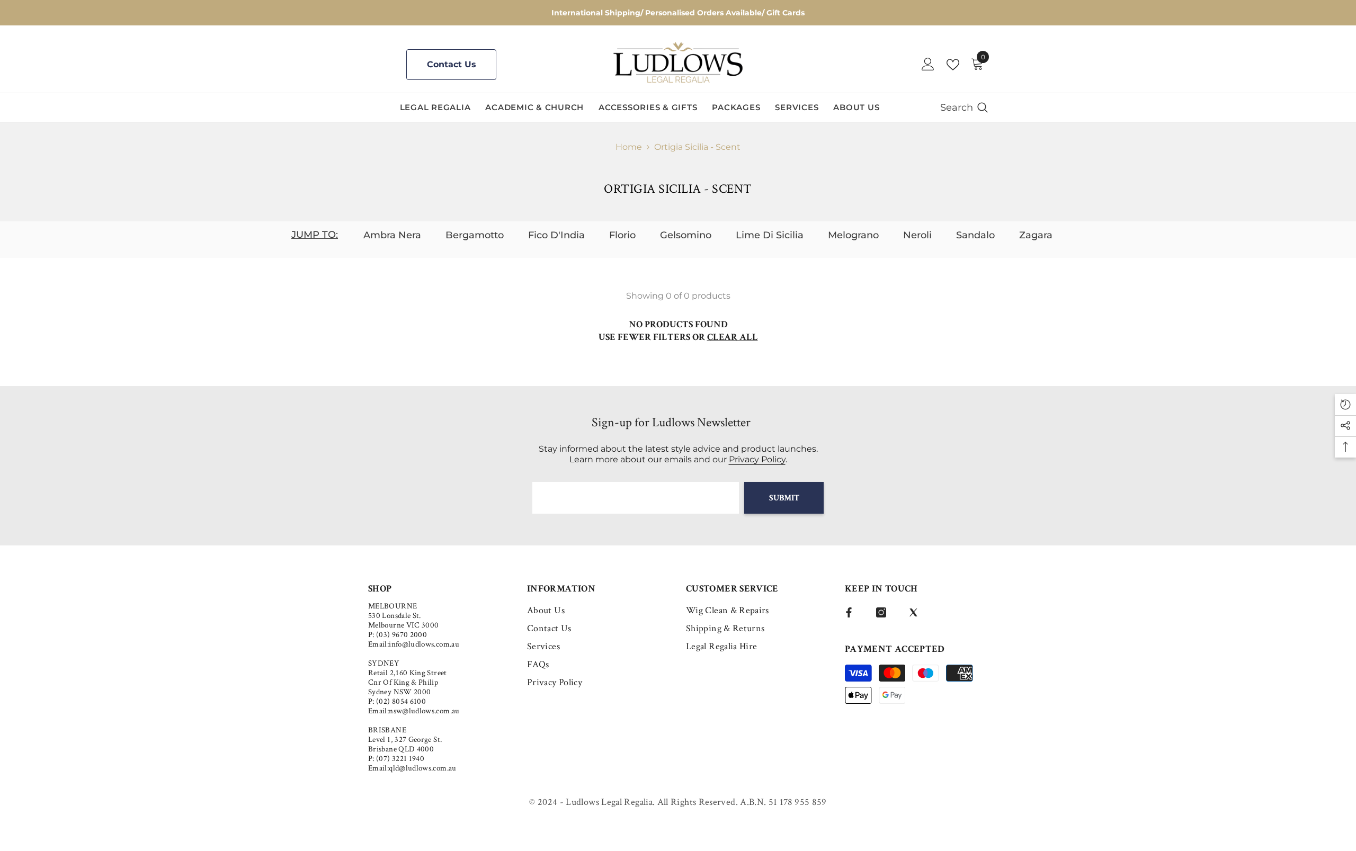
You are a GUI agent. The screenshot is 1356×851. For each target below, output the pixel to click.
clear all (732, 337)
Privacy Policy (757, 459)
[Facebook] (849, 612)
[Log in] (928, 64)
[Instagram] (881, 612)
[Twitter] (913, 612)
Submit (784, 498)
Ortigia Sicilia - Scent (697, 147)
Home (628, 147)
